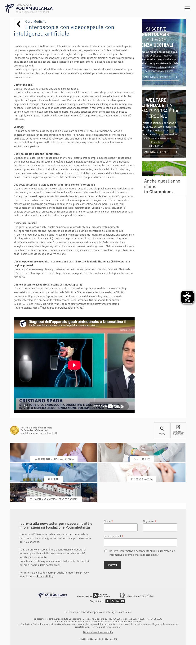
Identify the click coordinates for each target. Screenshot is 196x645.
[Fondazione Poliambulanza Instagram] (112, 601)
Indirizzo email (113, 536)
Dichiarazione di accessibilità (98, 632)
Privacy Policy (45, 576)
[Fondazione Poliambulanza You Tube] (122, 601)
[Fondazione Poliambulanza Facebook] (107, 601)
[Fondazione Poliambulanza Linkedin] (117, 601)
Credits (113, 638)
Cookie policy (101, 638)
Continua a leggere (156, 77)
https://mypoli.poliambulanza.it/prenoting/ (58, 307)
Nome (108, 521)
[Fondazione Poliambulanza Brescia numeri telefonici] (29, 8)
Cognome (150, 521)
